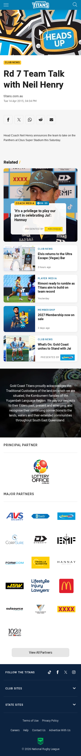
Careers (15, 730)
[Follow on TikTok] (49, 672)
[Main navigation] (6, 4)
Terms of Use (30, 720)
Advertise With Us (59, 730)
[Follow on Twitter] (66, 672)
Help (26, 730)
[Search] (74, 5)
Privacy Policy (50, 720)
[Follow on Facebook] (57, 672)
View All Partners (40, 652)
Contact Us (38, 730)
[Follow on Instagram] (74, 672)
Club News (12, 62)
